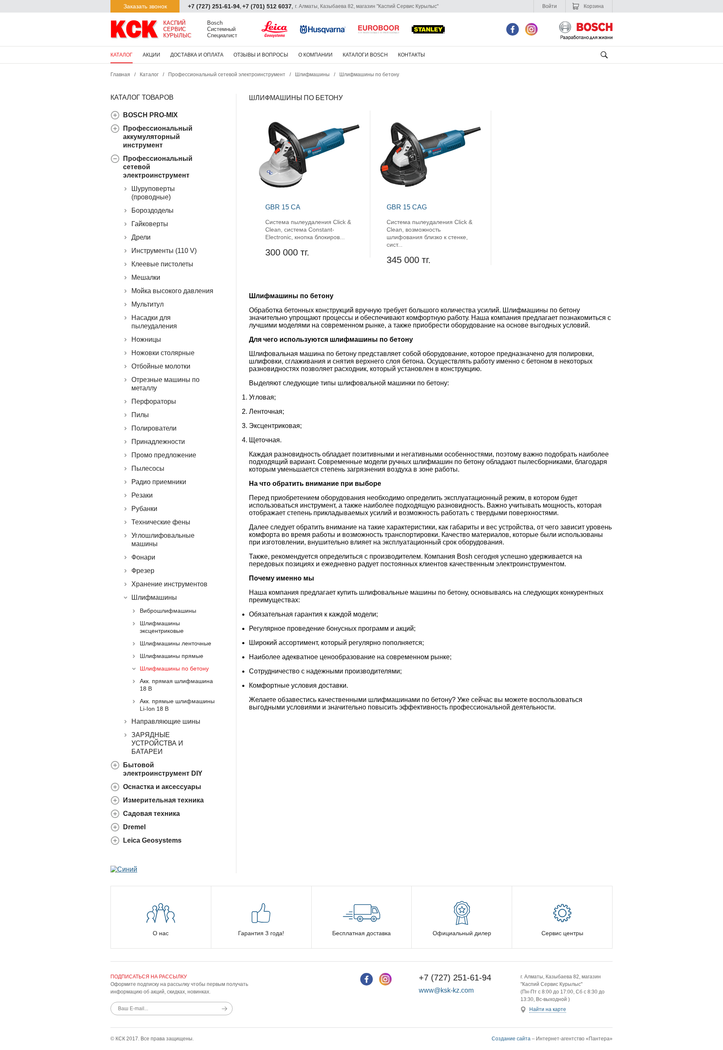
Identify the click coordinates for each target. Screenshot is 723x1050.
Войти (549, 6)
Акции (151, 55)
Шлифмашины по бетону (174, 668)
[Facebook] (512, 29)
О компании (315, 55)
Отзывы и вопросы (260, 55)
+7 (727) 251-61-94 (214, 6)
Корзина (593, 6)
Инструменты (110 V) (164, 250)
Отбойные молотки (160, 366)
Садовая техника (151, 813)
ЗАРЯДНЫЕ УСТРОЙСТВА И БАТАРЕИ (157, 743)
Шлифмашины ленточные (175, 643)
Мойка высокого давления (172, 290)
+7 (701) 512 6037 (267, 6)
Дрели (141, 237)
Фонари (143, 557)
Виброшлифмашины (168, 610)
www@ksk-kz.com (446, 990)
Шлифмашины (312, 74)
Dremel (134, 827)
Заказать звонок (145, 6)
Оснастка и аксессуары (162, 786)
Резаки (142, 495)
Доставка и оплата (196, 55)
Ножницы (146, 339)
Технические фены (160, 522)
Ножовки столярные (163, 352)
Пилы (140, 414)
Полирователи (154, 428)
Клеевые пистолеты (162, 264)
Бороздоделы (152, 210)
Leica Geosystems (152, 840)
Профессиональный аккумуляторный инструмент (157, 137)
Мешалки (145, 277)
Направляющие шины (165, 721)
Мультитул (147, 304)
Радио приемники (158, 481)
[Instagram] (531, 29)
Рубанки (144, 508)
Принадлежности (158, 441)
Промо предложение (163, 455)
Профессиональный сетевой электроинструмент (226, 74)
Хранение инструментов (169, 584)
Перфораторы (153, 401)
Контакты (411, 55)
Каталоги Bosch (365, 55)
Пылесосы (147, 468)
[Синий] (123, 869)
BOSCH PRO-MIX (150, 115)
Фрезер (142, 570)
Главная (120, 74)
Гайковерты (149, 223)
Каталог (121, 55)
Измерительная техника (163, 800)
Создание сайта (511, 1039)
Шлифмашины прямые (171, 656)
